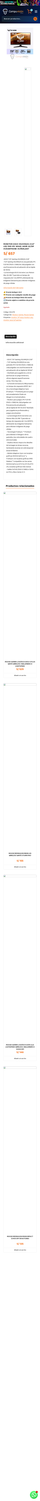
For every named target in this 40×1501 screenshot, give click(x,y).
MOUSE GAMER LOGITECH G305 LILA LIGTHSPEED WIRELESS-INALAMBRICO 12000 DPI (20, 1047)
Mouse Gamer (29, 314)
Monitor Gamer (17, 314)
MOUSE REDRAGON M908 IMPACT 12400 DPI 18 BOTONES (20, 1237)
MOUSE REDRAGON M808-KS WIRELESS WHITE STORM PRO (20, 854)
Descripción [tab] (11, 336)
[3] (27, 151)
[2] (18, 232)
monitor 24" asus (17, 317)
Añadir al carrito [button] (20, 675)
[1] (8, 232)
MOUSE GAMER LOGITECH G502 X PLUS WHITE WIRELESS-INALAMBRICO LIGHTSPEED (20, 664)
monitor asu (28, 317)
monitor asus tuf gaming (12, 320)
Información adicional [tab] (15, 342)
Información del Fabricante (13, 287)
